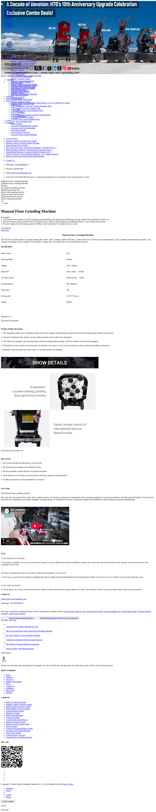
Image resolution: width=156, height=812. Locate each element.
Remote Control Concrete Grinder (24, 61)
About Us (9, 96)
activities (14, 118)
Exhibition (10, 123)
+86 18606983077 (22, 165)
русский (9, 17)
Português (10, 13)
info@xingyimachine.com (21, 173)
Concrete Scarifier (18, 74)
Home (8, 55)
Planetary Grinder (17, 70)
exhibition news (17, 112)
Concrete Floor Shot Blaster (21, 77)
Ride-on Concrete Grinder (21, 59)
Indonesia (9, 26)
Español (9, 11)
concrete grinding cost (112, 611)
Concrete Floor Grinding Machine (24, 94)
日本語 (9, 24)
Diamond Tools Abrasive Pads (22, 81)
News (8, 101)
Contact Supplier (8, 801)
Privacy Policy (68, 784)
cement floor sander (129, 611)
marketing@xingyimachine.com (38, 2)
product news (16, 105)
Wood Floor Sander (18, 90)
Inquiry (8, 797)
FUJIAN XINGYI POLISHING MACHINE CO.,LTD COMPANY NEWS (40, 103)
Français (9, 19)
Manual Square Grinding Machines (21, 618)
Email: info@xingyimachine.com (13, 599)
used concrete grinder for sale (74, 611)
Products (9, 57)
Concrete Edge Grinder (20, 68)
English (9, 8)
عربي (8, 22)
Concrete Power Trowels (20, 92)
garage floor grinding (17, 614)
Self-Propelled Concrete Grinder (23, 63)
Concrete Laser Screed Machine (23, 88)
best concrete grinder (95, 611)
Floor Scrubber (16, 83)
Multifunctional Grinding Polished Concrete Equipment (59, 618)
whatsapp (9, 788)
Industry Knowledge (14, 99)
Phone (8, 790)
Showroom (10, 690)
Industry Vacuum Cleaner (20, 79)
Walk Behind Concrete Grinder (23, 66)
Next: (57, 618)
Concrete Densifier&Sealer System (24, 85)
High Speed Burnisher (19, 72)
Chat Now (5, 230)
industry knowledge (18, 116)
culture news (15, 109)
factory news (16, 114)
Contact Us (10, 120)
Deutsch (9, 15)
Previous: (17, 618)
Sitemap (9, 693)
